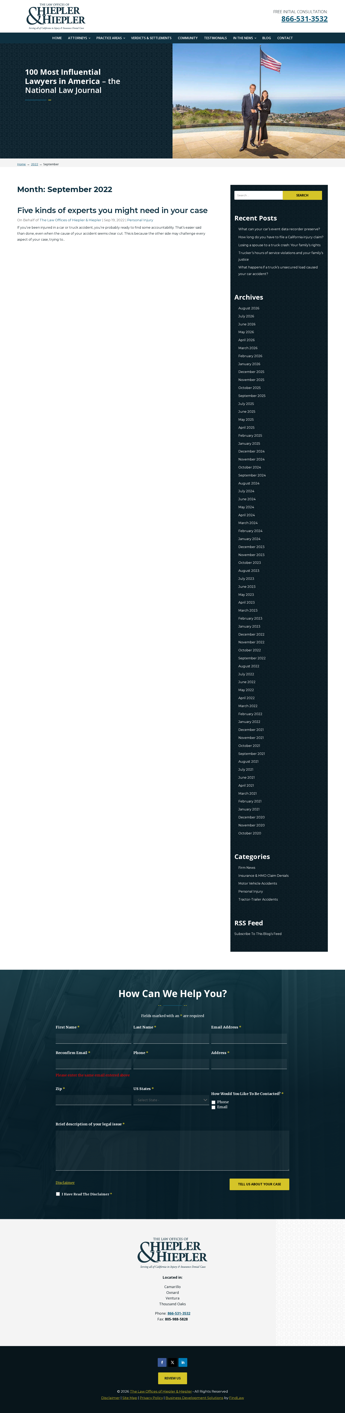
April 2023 (246, 602)
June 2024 (247, 499)
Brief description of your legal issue (90, 1124)
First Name (68, 1027)
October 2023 (249, 563)
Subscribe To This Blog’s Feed (258, 934)
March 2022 (248, 706)
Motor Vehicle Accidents (257, 883)
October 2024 (249, 467)
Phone (140, 1052)
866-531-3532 (305, 19)
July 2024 (246, 491)
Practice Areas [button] (109, 38)
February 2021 (250, 801)
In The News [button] (243, 38)
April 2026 (246, 340)
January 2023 (249, 626)
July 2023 (246, 579)
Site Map (129, 1398)
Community (188, 38)
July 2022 (246, 674)
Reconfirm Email (73, 1052)
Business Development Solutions (194, 1398)
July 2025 (246, 404)
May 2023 (246, 595)
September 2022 (252, 658)
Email (222, 1107)
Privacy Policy (151, 1398)
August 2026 (248, 308)
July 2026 (246, 316)
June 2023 (247, 587)
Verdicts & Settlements (151, 38)
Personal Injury (140, 220)
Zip (60, 1088)
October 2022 (249, 650)
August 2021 (248, 761)
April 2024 (246, 515)
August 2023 (248, 571)
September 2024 (252, 475)
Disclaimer (65, 1183)
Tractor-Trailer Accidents (258, 899)
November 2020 (251, 825)
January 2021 (249, 809)
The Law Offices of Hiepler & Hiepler (70, 220)
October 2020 (249, 833)
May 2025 (246, 420)
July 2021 (245, 769)
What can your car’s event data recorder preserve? (279, 229)
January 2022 (249, 722)
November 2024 (251, 459)
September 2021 (251, 754)
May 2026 (246, 332)
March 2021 (247, 793)
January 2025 (249, 443)
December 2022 (251, 634)
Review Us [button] (173, 1378)
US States (143, 1088)
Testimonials (215, 38)
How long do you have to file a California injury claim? (280, 237)
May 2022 (246, 690)
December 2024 (251, 451)
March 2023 (248, 610)
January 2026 (249, 364)
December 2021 (251, 730)
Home (57, 38)
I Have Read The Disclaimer (87, 1194)
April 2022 (246, 698)
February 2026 (250, 356)
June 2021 (246, 777)
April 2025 (246, 427)
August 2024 (248, 483)
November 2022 (251, 642)
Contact (285, 38)
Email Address (226, 1027)
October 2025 (249, 388)
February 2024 (250, 531)
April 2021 (246, 785)
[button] (341, 1384)
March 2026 (247, 348)
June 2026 (246, 324)
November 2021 (251, 738)
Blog (266, 38)
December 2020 (251, 817)
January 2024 (249, 539)
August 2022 (248, 666)
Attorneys (77, 38)
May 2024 (246, 507)
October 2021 (249, 746)
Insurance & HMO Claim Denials (263, 876)
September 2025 (252, 396)
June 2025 (246, 412)
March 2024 (248, 523)
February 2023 (250, 618)
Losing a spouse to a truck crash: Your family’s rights (279, 245)
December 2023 (251, 547)
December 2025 (251, 372)
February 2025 (250, 435)
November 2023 (251, 555)
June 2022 (247, 682)
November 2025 (251, 380)
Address (220, 1052)
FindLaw (236, 1398)
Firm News (246, 868)
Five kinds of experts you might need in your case (112, 210)
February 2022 (250, 714)
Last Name (144, 1027)
